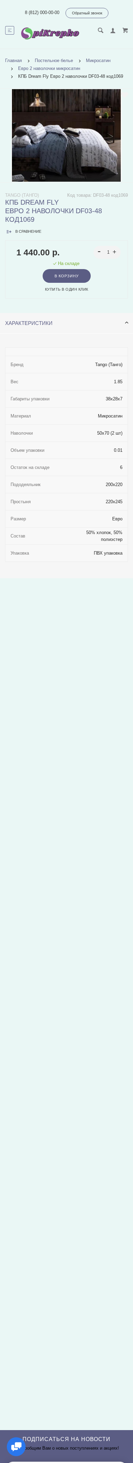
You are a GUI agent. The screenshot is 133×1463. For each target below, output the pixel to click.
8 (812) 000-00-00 (42, 12)
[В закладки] (124, 95)
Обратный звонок (87, 13)
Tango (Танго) (22, 195)
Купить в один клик (66, 289)
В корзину (67, 276)
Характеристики (29, 323)
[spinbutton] (107, 252)
